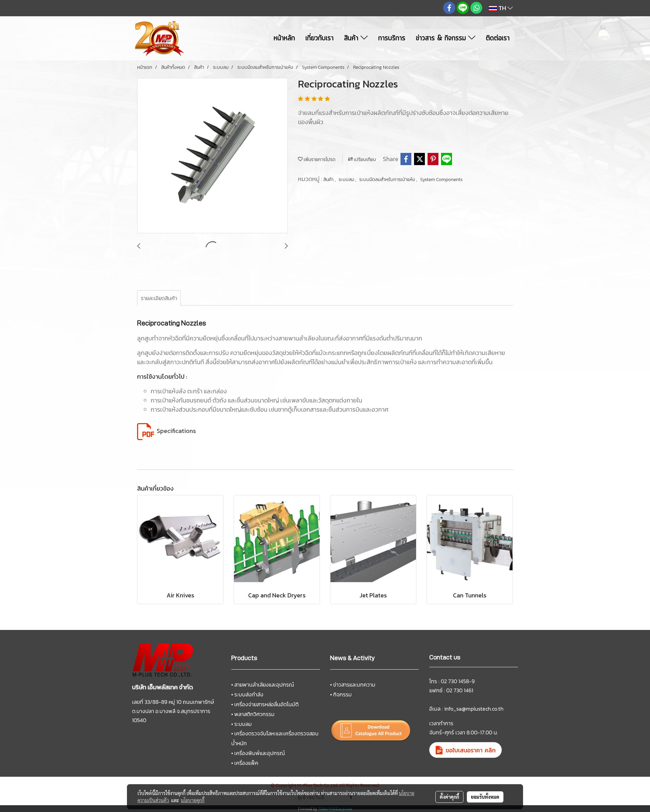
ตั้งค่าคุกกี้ (449, 797)
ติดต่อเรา (498, 38)
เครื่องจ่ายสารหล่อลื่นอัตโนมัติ (266, 704)
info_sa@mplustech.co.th (473, 709)
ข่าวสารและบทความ (354, 684)
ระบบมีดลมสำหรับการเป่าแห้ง (387, 179)
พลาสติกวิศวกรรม (254, 714)
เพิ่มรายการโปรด (319, 159)
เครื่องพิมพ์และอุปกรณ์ (259, 753)
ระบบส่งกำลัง (248, 694)
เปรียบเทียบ (364, 159)
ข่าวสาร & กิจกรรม (442, 38)
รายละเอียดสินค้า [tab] (159, 298)
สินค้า (352, 38)
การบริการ (391, 38)
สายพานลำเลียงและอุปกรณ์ (264, 684)
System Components (441, 179)
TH (502, 8)
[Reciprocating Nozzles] (212, 156)
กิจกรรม (342, 694)
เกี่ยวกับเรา (319, 38)
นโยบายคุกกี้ (192, 800)
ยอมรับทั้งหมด (485, 797)
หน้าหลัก (284, 38)
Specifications (176, 430)
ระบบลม (347, 179)
